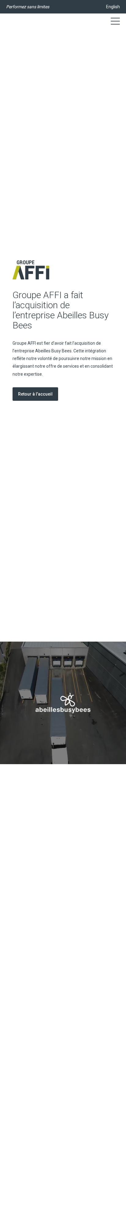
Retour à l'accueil (35, 394)
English (113, 7)
